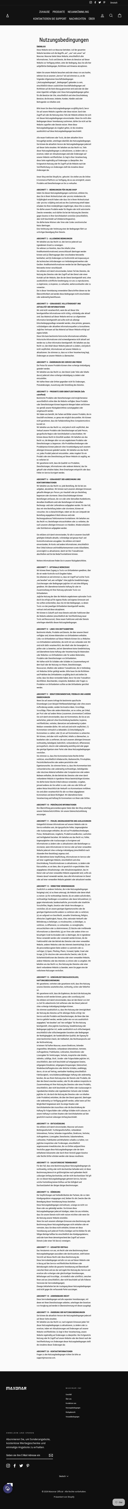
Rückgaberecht (70, 1412)
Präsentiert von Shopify (64, 1497)
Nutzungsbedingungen (73, 1408)
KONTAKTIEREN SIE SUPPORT (49, 18)
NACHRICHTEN (77, 18)
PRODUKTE (59, 11)
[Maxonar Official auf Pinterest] (28, 1466)
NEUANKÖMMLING (78, 11)
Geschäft (69, 1395)
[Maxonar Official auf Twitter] (21, 1466)
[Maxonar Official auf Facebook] (15, 1466)
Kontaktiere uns (71, 1403)
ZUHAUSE (44, 11)
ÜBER (92, 18)
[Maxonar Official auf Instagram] (8, 1466)
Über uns (68, 1399)
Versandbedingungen (72, 1417)
